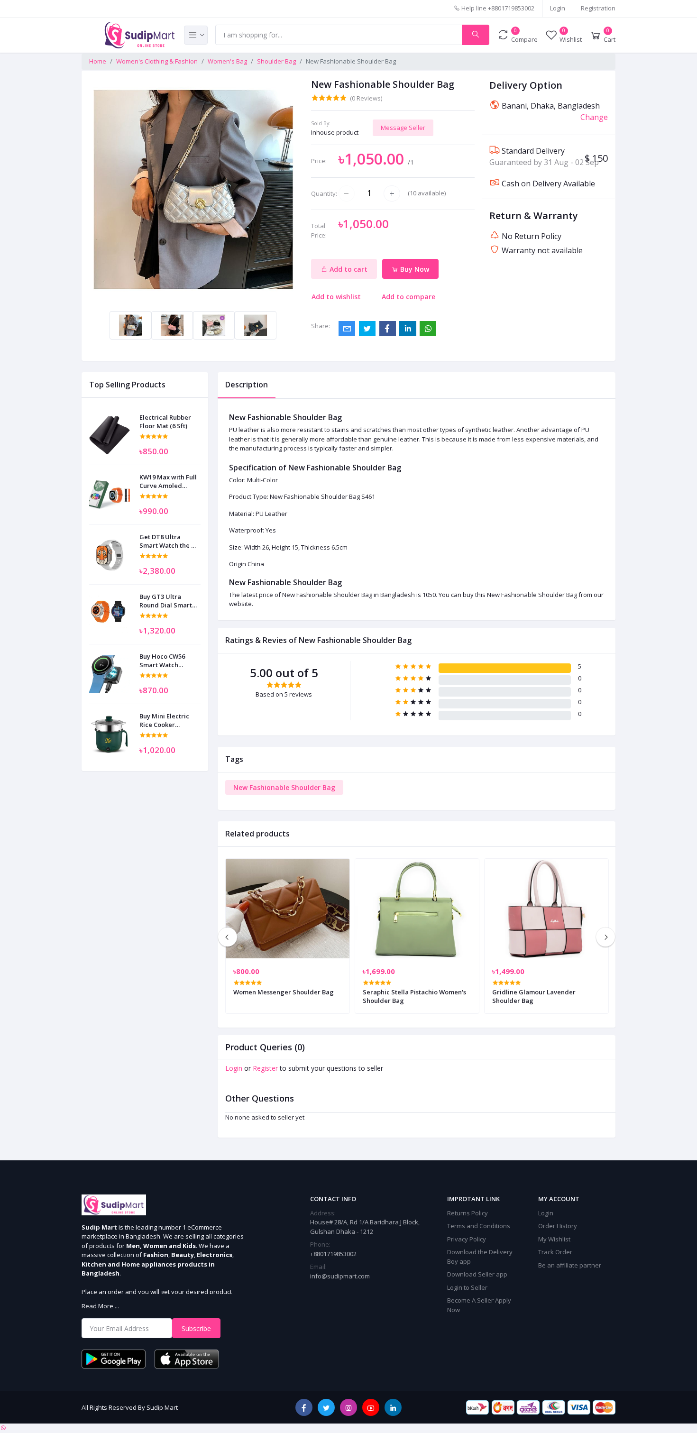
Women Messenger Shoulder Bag (283, 992)
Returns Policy (467, 1213)
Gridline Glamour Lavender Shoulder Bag (534, 996)
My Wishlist (554, 1239)
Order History (557, 1226)
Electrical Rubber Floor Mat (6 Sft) (165, 421)
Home (97, 61)
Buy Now (413, 269)
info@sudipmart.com (340, 1276)
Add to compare (408, 296)
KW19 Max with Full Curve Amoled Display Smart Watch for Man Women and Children (168, 481)
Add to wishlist (336, 296)
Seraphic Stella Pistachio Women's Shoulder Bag (414, 996)
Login (557, 8)
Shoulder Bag (276, 61)
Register (265, 1068)
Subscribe (196, 1328)
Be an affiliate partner (569, 1265)
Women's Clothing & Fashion (157, 61)
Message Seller (403, 127)
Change (594, 117)
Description (246, 384)
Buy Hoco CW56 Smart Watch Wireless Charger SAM (165, 660)
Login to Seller (467, 1287)
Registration (598, 8)
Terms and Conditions (478, 1226)
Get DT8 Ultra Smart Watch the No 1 (169, 541)
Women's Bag (227, 61)
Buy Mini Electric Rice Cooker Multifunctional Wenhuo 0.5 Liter (164, 720)
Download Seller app (477, 1274)
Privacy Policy (466, 1239)
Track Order (555, 1252)
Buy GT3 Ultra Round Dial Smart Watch (165, 600)
